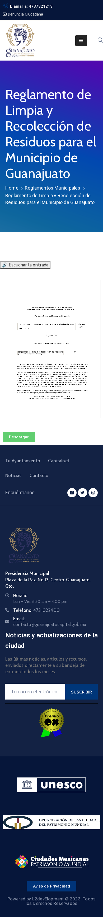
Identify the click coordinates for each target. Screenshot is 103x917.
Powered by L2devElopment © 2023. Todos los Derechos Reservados (51, 901)
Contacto (39, 475)
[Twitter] (82, 492)
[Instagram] (93, 492)
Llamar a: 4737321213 (31, 6)
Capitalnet (58, 460)
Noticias (13, 475)
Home (11, 188)
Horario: (20, 595)
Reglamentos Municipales (53, 188)
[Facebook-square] (72, 492)
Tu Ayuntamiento (22, 460)
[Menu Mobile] (81, 40)
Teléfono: (36, 610)
